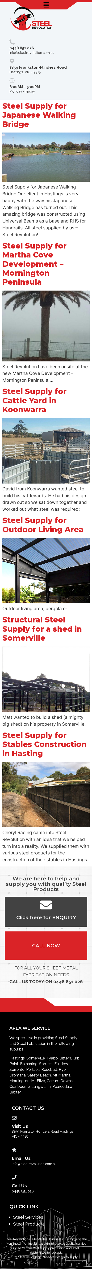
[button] (46, 5)
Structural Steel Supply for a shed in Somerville (42, 629)
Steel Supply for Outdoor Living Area (43, 525)
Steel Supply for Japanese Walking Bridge (39, 115)
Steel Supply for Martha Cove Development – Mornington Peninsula (34, 264)
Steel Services (28, 1217)
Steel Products (29, 1223)
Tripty (74, 1257)
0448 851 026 (68, 981)
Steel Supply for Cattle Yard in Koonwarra (34, 400)
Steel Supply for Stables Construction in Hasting (44, 744)
